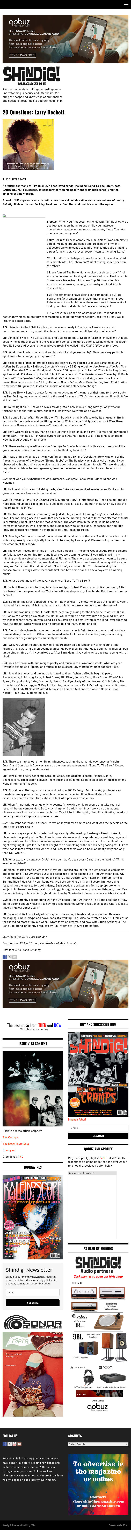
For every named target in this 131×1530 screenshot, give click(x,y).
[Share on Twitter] (10, 957)
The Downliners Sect (16, 1143)
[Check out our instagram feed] (19, 1444)
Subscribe (33, 1303)
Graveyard (9, 1150)
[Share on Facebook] (5, 957)
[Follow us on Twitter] (10, 1444)
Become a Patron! (77, 1119)
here (20, 1156)
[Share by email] (14, 957)
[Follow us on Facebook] (5, 1444)
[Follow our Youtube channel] (14, 1444)
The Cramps (10, 1137)
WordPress (123, 1525)
